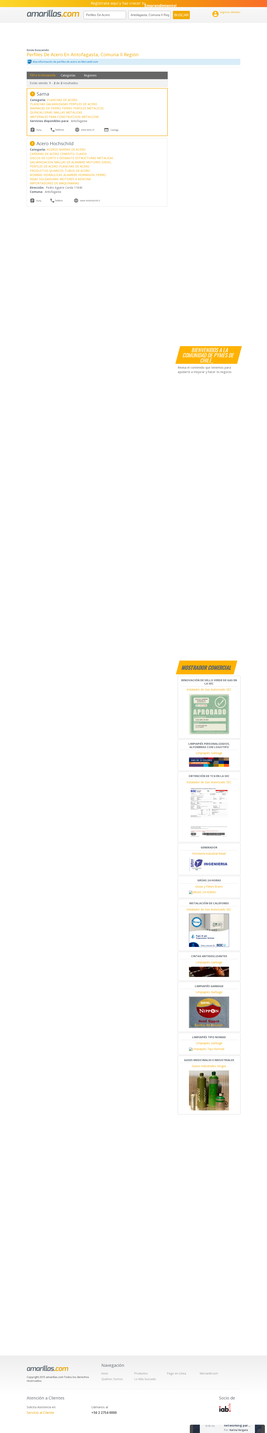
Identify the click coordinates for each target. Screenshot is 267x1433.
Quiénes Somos (112, 1379)
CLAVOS (81, 154)
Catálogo (114, 129)
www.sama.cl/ (87, 129)
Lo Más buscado (145, 1379)
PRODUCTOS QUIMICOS (47, 171)
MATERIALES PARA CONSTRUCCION (55, 117)
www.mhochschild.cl (90, 200)
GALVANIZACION (41, 162)
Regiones (90, 75)
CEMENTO (67, 154)
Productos (141, 1373)
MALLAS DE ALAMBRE (69, 162)
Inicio (104, 1373)
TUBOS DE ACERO (77, 171)
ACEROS (52, 149)
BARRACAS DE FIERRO (45, 108)
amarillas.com (53, 13)
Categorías (68, 75)
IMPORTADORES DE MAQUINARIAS (54, 183)
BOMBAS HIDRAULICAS (46, 175)
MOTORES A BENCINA (75, 179)
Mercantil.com (209, 1373)
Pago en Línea (176, 1373)
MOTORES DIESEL (98, 162)
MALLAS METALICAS (68, 112)
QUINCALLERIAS (41, 112)
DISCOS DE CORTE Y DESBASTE (52, 158)
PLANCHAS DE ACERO (62, 100)
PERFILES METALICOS (88, 108)
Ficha (39, 129)
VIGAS (34, 179)
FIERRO (67, 108)
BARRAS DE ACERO (72, 149)
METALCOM (90, 117)
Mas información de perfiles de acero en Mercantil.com (65, 62)
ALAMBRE (70, 175)
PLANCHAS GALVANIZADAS (49, 104)
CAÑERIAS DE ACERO (44, 154)
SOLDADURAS (49, 179)
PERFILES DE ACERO (83, 104)
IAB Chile (225, 1407)
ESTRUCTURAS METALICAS (94, 158)
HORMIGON (86, 175)
